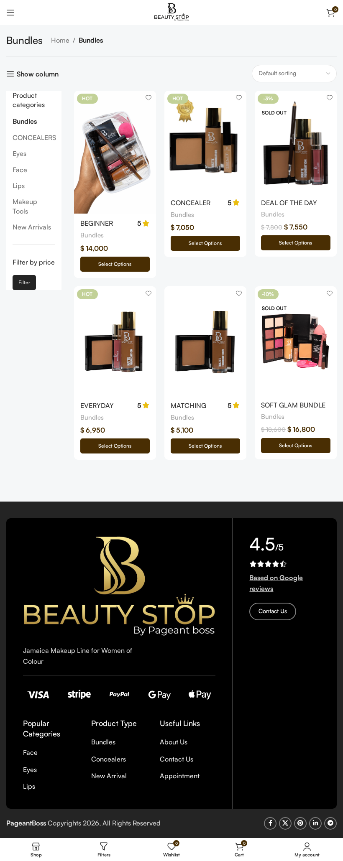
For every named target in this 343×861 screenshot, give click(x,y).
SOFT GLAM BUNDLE (293, 405)
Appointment (180, 776)
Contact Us (176, 759)
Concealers (108, 759)
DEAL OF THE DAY (289, 203)
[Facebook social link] (270, 823)
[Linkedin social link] (315, 823)
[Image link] (119, 585)
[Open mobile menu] (10, 12)
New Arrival (109, 776)
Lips (19, 185)
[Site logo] (171, 12)
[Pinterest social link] (300, 823)
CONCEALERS (34, 137)
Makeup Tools (25, 206)
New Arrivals (32, 227)
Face (20, 170)
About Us (173, 742)
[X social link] (285, 823)
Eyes (19, 153)
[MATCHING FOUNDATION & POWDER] (205, 340)
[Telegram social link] (330, 823)
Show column (38, 74)
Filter (24, 282)
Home (60, 40)
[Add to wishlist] (148, 98)
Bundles (25, 121)
